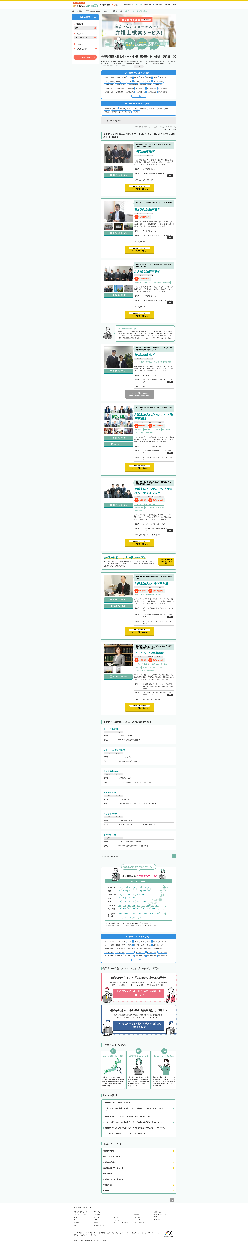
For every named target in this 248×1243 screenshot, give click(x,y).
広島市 (163, 913)
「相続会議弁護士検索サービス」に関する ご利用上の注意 (123, 923)
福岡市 (145, 913)
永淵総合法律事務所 (147, 271)
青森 (125, 887)
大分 (138, 908)
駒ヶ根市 (136, 81)
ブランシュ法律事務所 (149, 653)
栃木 (144, 891)
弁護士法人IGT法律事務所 (151, 583)
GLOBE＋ (117, 1214)
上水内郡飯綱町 (157, 85)
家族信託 (167, 108)
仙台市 (120, 917)
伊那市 (130, 81)
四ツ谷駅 (159, 497)
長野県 (139, 213)
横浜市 (120, 913)
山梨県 (139, 155)
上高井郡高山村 (109, 85)
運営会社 (77, 1235)
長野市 (106, 77)
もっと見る (138, 96)
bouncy (96, 1222)
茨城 (139, 891)
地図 (170, 175)
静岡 (124, 898)
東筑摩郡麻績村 (162, 92)
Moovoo (76, 1220)
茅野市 (124, 81)
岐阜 (129, 898)
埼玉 (130, 891)
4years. (136, 1212)
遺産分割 (115, 108)
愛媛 (152, 905)
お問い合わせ (94, 1235)
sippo (115, 1212)
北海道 (120, 887)
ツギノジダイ (137, 1217)
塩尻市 (112, 81)
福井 (143, 894)
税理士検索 (148, 4)
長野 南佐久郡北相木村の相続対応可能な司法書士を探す (138, 1025)
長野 (129, 894)
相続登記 (160, 108)
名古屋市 (132, 913)
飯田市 (124, 77)
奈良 (134, 901)
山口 (129, 905)
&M (75, 1214)
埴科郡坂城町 (119, 92)
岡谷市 (118, 81)
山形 (144, 887)
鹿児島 (148, 908)
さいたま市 (127, 917)
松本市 (112, 77)
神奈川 (125, 891)
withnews (77, 1222)
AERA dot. (97, 1220)
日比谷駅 (159, 422)
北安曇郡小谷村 (109, 92)
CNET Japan (97, 1212)
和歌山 (144, 901)
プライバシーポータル (154, 1233)
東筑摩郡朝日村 (140, 92)
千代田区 (149, 422)
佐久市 (161, 77)
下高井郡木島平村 (133, 85)
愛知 (120, 898)
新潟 (120, 894)
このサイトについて (80, 1233)
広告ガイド (84, 1235)
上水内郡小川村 (119, 88)
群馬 (149, 891)
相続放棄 (122, 108)
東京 (120, 891)
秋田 (135, 887)
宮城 (139, 887)
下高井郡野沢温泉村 (145, 85)
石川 (138, 894)
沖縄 (153, 908)
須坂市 (142, 77)
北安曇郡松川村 (151, 88)
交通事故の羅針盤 (139, 1222)
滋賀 (138, 901)
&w (79, 1214)
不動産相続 (136, 112)
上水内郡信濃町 (109, 88)
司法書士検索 (158, 4)
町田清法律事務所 (111, 729)
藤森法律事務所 (144, 354)
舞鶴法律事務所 (110, 814)
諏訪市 (130, 77)
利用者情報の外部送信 (139, 1233)
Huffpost (96, 1217)
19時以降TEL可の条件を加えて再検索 (166, 561)
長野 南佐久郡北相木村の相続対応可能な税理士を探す (138, 993)
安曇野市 (148, 77)
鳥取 (134, 905)
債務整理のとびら (99, 1225)
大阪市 (149, 656)
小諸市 (167, 77)
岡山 (124, 905)
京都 (129, 901)
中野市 (155, 77)
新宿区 (149, 497)
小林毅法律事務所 (111, 771)
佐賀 (124, 908)
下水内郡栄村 (130, 88)
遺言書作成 (108, 108)
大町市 (143, 81)
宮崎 (143, 908)
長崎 (129, 908)
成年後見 (107, 112)
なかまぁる (117, 1220)
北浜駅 (159, 656)
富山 (134, 894)
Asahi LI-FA (137, 1220)
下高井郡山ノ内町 (120, 85)
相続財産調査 (151, 108)
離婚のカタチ (78, 1225)
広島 (120, 905)
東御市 (106, 81)
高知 (157, 905)
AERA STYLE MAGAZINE (121, 1222)
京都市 (157, 913)
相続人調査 (143, 108)
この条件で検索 (84, 57)
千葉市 (141, 917)
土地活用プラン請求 (170, 4)
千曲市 (136, 77)
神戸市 (151, 913)
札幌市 (139, 913)
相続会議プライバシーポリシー (121, 1233)
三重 (134, 898)
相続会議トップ (128, 4)
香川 (143, 905)
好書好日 (116, 1217)
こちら (144, 925)
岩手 (130, 887)
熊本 (134, 908)
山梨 (124, 894)
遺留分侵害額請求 (132, 108)
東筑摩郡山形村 (129, 92)
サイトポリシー (93, 1233)
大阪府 (139, 656)
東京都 (139, 422)
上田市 (118, 77)
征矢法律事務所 (110, 792)
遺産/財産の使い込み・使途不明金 (121, 112)
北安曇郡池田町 (140, 88)
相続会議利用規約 (104, 1233)
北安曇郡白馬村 (162, 88)
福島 (149, 887)
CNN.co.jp (97, 1214)
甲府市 (149, 155)
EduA (76, 1217)
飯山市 (149, 81)
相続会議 (136, 1214)
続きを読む (162, 164)
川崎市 (135, 917)
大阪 (120, 901)
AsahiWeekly (157, 1219)
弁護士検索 (139, 4)
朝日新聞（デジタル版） (81, 1212)
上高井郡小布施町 (158, 81)
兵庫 (124, 901)
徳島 (147, 905)
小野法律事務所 (144, 151)
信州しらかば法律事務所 (114, 750)
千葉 (135, 891)
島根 (138, 905)
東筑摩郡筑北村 (151, 92)
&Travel (83, 1214)
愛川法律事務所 (110, 835)
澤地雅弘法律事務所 (147, 209)
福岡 (120, 908)
